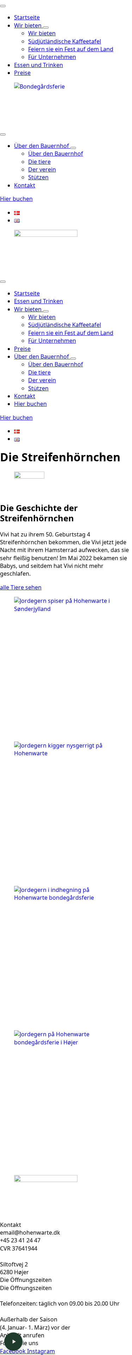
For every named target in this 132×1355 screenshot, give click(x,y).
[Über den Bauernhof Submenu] (73, 148)
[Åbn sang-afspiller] (13, 1341)
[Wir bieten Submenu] (46, 27)
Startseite (27, 17)
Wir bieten (28, 25)
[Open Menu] (3, 6)
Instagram (41, 1351)
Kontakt (24, 185)
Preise (22, 73)
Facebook (13, 1351)
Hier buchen (30, 404)
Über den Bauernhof (42, 146)
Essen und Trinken (38, 65)
